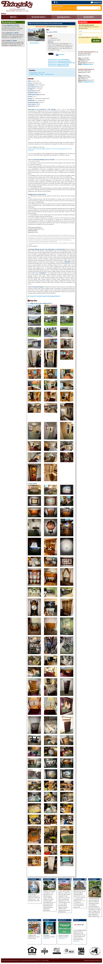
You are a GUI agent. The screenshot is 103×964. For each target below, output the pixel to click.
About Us (13, 17)
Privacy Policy (45, 960)
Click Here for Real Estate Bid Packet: (59, 66)
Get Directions (35, 43)
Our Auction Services (38, 17)
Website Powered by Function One (92, 960)
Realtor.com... (77, 941)
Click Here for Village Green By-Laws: (59, 64)
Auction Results (89, 17)
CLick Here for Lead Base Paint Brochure (60, 61)
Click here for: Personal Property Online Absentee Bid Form (44, 296)
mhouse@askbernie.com (87, 82)
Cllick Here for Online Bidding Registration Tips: (62, 63)
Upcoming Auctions (63, 17)
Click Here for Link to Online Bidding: (59, 59)
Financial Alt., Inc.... (62, 938)
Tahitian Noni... (46, 938)
